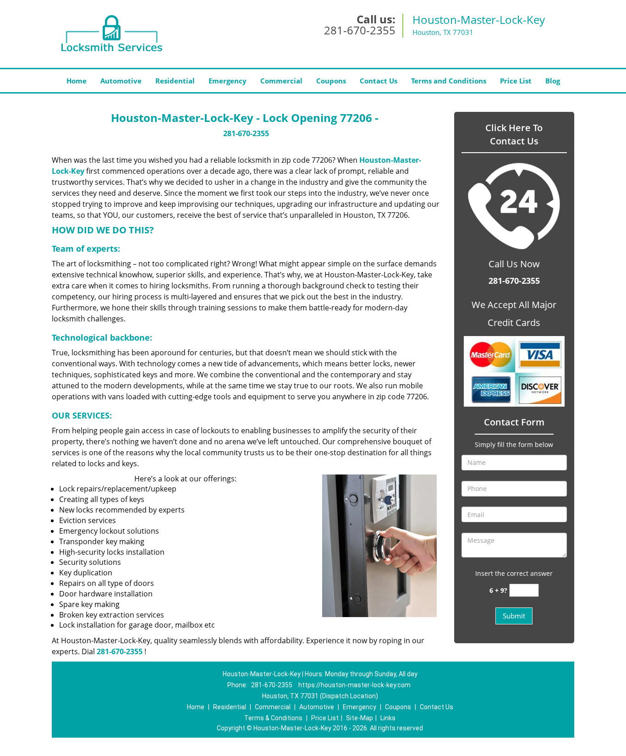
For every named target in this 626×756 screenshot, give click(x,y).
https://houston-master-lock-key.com (354, 685)
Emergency (228, 80)
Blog (552, 80)
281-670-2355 (359, 30)
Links (387, 718)
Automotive (121, 80)
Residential (175, 80)
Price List (516, 80)
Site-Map (359, 718)
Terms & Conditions (273, 718)
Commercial (281, 80)
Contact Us (378, 80)
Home (76, 80)
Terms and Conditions (448, 80)
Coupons (331, 80)
